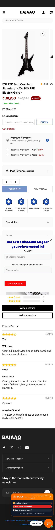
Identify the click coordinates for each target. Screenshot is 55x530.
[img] (9, 334)
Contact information (27, 525)
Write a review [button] (27, 308)
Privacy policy (20, 521)
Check (44, 122)
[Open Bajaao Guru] (48, 523)
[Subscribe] (47, 493)
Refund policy (10, 521)
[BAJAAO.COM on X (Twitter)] (11, 447)
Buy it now (40, 189)
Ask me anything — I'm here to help (32, 513)
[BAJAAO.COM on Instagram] (19, 447)
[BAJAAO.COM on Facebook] (4, 447)
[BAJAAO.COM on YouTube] (27, 447)
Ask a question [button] (27, 315)
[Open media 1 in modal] (43, 34)
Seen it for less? (10, 103)
